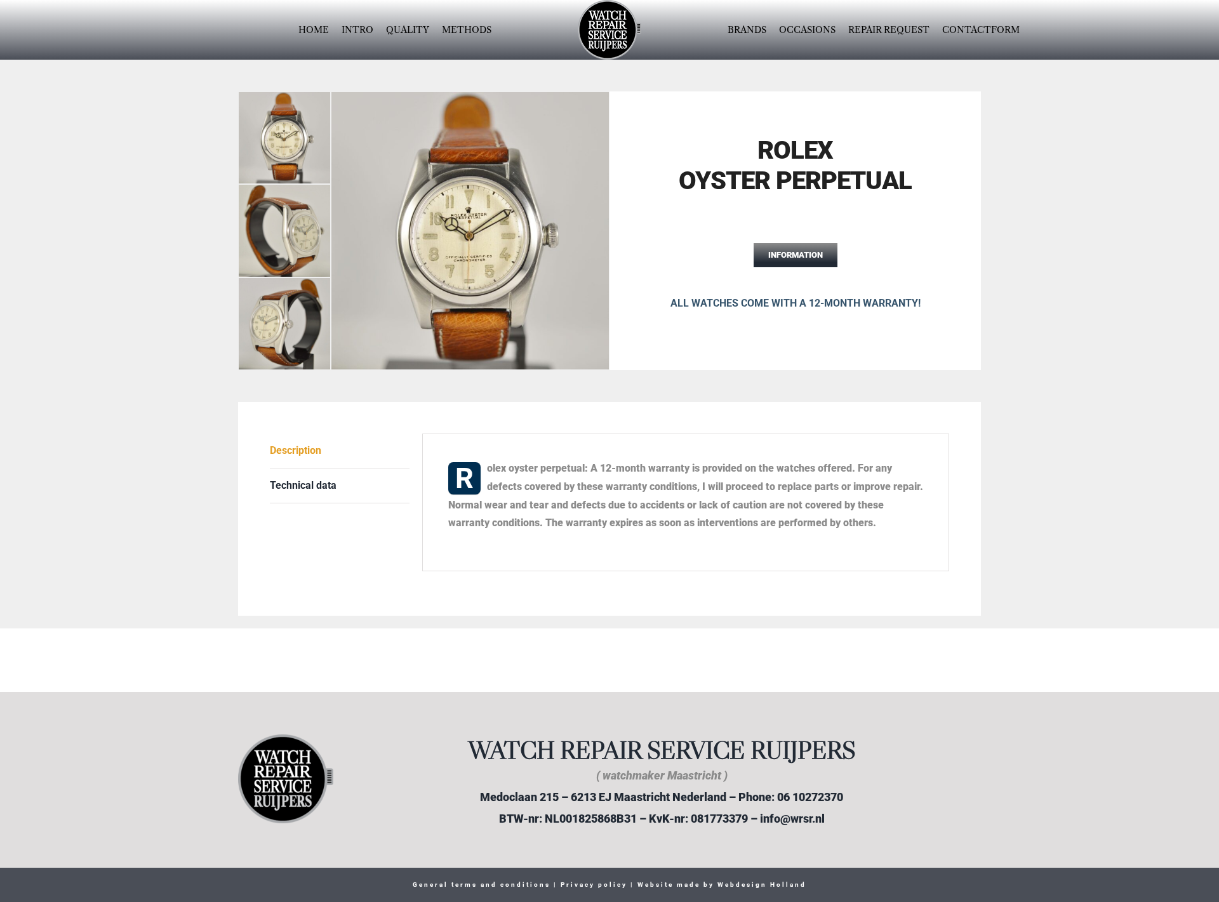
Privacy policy (592, 884)
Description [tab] (295, 450)
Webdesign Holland (761, 884)
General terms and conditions (481, 884)
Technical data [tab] (303, 485)
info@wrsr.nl (792, 818)
